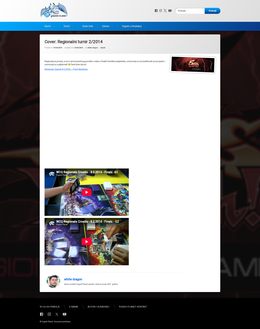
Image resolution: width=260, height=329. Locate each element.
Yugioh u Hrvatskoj (131, 26)
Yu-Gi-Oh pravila (49, 306)
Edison (105, 26)
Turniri (66, 26)
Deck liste (87, 26)
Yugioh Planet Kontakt (133, 306)
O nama (73, 306)
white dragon (93, 48)
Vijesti (47, 26)
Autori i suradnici (98, 306)
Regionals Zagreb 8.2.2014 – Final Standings (66, 69)
